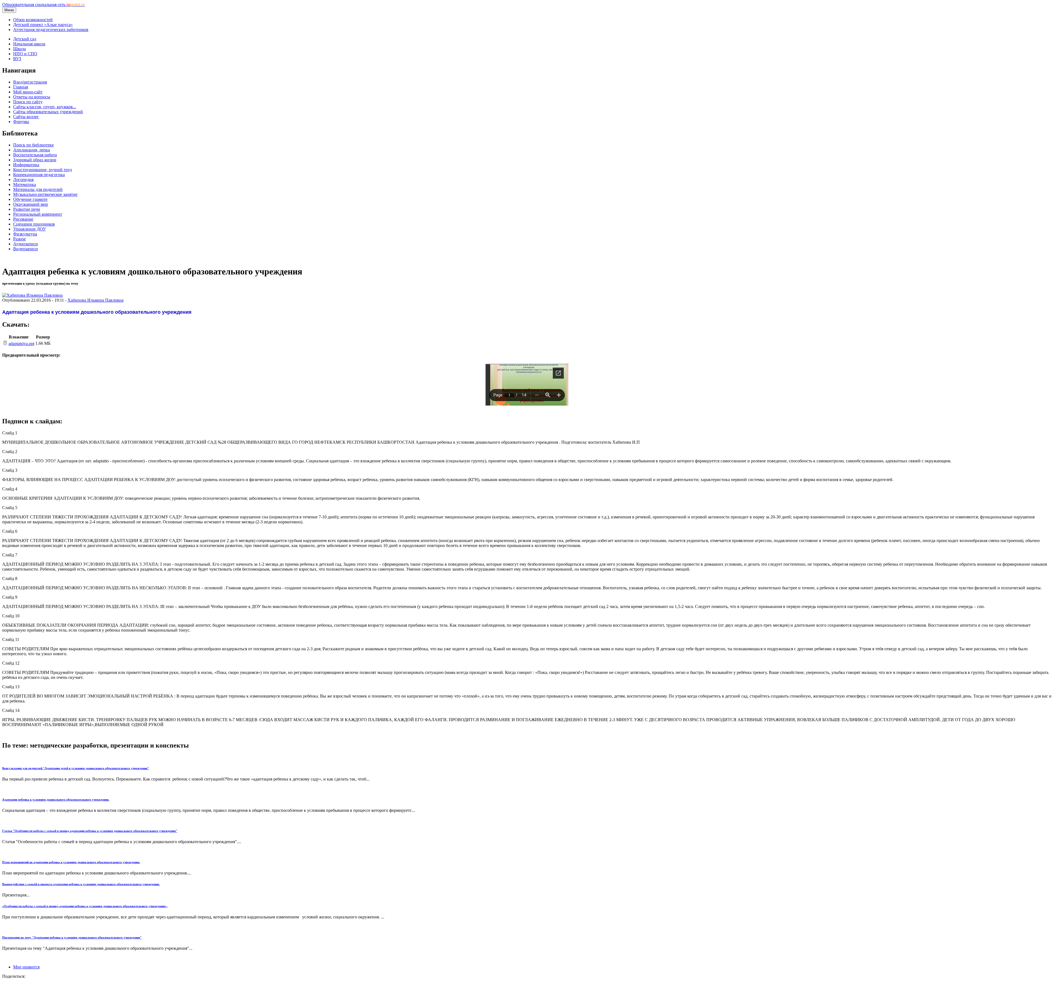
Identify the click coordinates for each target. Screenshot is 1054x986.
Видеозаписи (25, 248)
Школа (19, 48)
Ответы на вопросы (31, 97)
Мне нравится (26, 967)
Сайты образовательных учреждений (48, 111)
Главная (20, 87)
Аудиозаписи (25, 243)
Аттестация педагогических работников (50, 29)
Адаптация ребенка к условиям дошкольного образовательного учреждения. (55, 799)
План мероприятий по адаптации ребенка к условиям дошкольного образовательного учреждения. (71, 862)
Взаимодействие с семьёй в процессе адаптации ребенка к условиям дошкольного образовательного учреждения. (81, 884)
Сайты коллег (26, 116)
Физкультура (25, 234)
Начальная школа (29, 43)
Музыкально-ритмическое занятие (45, 194)
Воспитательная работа (35, 154)
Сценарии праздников (34, 224)
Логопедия (23, 179)
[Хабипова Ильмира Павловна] (32, 295)
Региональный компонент (37, 214)
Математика (24, 184)
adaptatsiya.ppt (21, 343)
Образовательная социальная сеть (43, 4)
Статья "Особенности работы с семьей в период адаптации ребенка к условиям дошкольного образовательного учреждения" (89, 830)
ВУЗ (17, 58)
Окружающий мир (30, 204)
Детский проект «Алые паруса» (43, 24)
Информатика (26, 164)
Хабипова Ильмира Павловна (96, 300)
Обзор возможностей (33, 19)
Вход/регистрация (30, 82)
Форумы (21, 121)
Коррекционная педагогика (39, 174)
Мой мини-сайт (28, 92)
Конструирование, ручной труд (42, 169)
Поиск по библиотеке (33, 145)
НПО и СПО (25, 53)
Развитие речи (26, 209)
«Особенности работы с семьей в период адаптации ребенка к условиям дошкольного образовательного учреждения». (84, 906)
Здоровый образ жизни (34, 159)
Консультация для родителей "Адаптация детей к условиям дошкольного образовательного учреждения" (75, 768)
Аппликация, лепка (31, 150)
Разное (19, 239)
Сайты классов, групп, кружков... (44, 106)
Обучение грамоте (30, 199)
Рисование (23, 219)
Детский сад (24, 39)
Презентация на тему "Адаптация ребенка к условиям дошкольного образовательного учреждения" (72, 937)
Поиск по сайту (28, 101)
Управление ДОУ (29, 229)
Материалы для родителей (38, 189)
